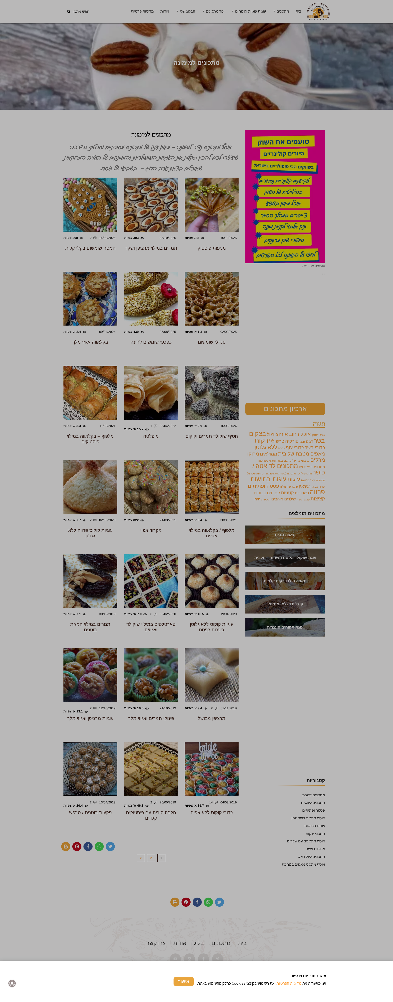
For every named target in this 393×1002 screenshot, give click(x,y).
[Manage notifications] (12, 983)
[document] (196, 501)
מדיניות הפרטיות (288, 983)
